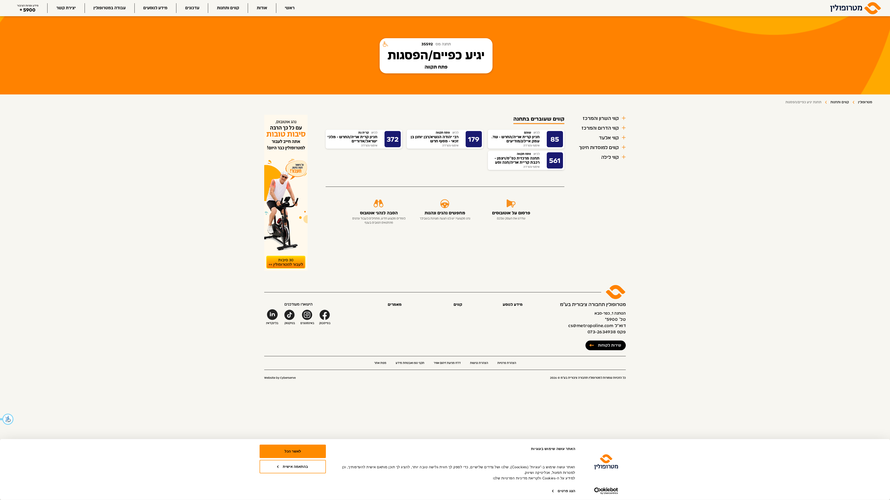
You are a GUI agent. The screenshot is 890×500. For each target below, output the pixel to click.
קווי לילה (610, 157)
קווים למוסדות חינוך (599, 147)
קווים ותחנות (228, 8)
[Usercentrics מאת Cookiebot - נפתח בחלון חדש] (606, 491)
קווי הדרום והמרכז (600, 128)
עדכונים (192, 8)
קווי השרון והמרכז (601, 118)
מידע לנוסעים (155, 8)
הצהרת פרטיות (506, 363)
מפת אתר (380, 363)
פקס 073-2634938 (607, 332)
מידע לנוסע (513, 304)
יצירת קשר (66, 8)
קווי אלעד (609, 138)
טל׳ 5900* (615, 320)
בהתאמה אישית (295, 466)
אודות (262, 8)
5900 (29, 10)
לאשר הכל (293, 451)
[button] (7, 419)
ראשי (290, 8)
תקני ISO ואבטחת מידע (410, 363)
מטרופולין (865, 102)
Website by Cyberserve (280, 377)
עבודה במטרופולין (109, 8)
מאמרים (395, 304)
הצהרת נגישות (479, 363)
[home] (855, 8)
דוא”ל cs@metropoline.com (597, 326)
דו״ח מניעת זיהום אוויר (447, 363)
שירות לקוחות (609, 345)
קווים (458, 304)
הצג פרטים (566, 491)
